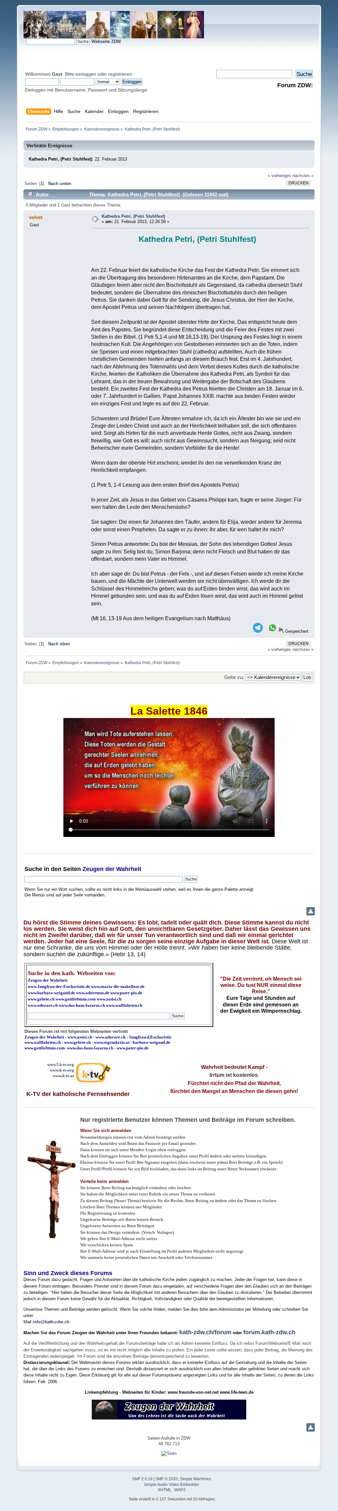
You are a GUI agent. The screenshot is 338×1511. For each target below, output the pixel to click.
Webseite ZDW (106, 41)
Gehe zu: (234, 677)
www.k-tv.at (63, 1075)
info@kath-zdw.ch (51, 1321)
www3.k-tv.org (60, 1064)
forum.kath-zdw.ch (269, 1332)
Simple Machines (195, 1479)
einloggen (86, 74)
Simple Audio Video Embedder (171, 1485)
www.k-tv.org (62, 1070)
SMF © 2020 (166, 1479)
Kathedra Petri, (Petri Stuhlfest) (133, 216)
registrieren (120, 74)
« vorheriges (279, 175)
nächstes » (303, 175)
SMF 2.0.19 (142, 1479)
